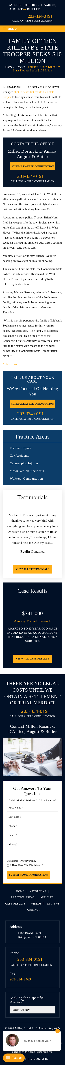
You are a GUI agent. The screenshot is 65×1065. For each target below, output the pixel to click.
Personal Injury (20, 448)
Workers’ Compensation (26, 478)
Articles (47, 897)
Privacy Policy (28, 860)
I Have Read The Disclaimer (26, 865)
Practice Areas (23, 897)
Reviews (53, 903)
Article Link (10, 364)
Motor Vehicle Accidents (27, 471)
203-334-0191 (40, 16)
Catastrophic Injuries (24, 463)
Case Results (15, 903)
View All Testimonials (32, 569)
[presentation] (26, 559)
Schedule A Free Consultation (32, 166)
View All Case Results (32, 658)
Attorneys (38, 891)
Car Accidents (19, 455)
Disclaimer (12, 860)
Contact (33, 909)
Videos (36, 903)
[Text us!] (14, 1058)
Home (20, 891)
